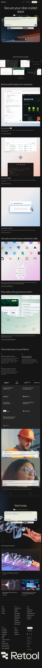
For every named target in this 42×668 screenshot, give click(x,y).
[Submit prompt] (36, 25)
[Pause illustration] (3, 541)
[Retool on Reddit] (31, 634)
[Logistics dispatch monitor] (18, 71)
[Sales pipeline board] (24, 63)
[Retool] (3, 2)
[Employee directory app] (6, 71)
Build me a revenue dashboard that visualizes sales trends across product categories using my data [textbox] (18, 513)
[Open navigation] (39, 2)
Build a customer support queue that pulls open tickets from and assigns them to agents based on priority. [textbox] (20, 19)
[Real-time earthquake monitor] (12, 63)
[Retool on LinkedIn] (27, 634)
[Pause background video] (4, 40)
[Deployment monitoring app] (36, 63)
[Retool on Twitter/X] (29, 634)
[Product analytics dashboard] (31, 71)
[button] (9, 178)
